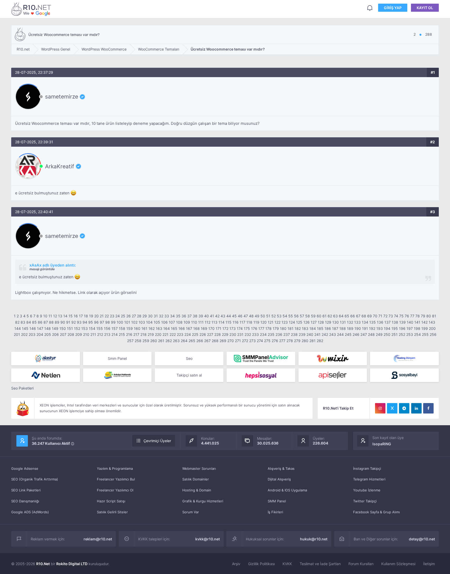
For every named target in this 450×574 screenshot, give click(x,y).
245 (348, 334)
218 (143, 334)
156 (107, 328)
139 (402, 322)
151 (70, 328)
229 (225, 334)
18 (86, 316)
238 (294, 334)
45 (234, 316)
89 (57, 322)
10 (45, 316)
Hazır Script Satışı (111, 501)
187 (335, 328)
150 (62, 328)
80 (428, 316)
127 (314, 322)
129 (328, 322)
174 (240, 328)
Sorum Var (190, 512)
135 (372, 322)
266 (199, 340)
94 (85, 322)
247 (363, 334)
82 (17, 322)
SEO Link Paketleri (26, 490)
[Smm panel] (261, 358)
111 (201, 322)
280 (305, 340)
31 (156, 316)
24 (117, 316)
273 (252, 340)
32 (161, 316)
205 (47, 334)
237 (286, 334)
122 (277, 322)
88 (51, 322)
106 (164, 322)
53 (279, 316)
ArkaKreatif (59, 166)
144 (17, 328)
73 (391, 316)
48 (251, 316)
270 (230, 340)
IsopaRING (381, 444)
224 (187, 334)
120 (263, 322)
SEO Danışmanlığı (25, 501)
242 (325, 334)
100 (120, 322)
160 (137, 328)
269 (223, 340)
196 (402, 328)
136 (380, 322)
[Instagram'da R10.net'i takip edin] (380, 408)
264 (184, 340)
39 (200, 316)
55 (290, 316)
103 (142, 322)
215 (122, 334)
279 (297, 340)
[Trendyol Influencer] (332, 358)
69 (369, 316)
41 (212, 316)
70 (375, 316)
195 (394, 328)
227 (210, 334)
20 (96, 316)
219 (151, 334)
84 (28, 322)
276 (275, 340)
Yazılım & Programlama (115, 468)
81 (434, 316)
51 (268, 316)
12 (55, 316)
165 (174, 328)
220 (158, 334)
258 (138, 340)
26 (128, 316)
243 (332, 334)
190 (357, 328)
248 (371, 334)
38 (195, 316)
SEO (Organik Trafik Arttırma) (34, 479)
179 (276, 328)
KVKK (287, 563)
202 (24, 334)
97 (102, 322)
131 (343, 322)
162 (151, 328)
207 (63, 334)
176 (254, 328)
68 (363, 316)
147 (40, 328)
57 (302, 316)
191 (365, 328)
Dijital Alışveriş (279, 479)
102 (134, 322)
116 (236, 322)
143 (432, 322)
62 (330, 316)
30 (150, 316)
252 (402, 334)
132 (350, 322)
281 (312, 340)
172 (225, 328)
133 (357, 322)
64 (341, 316)
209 (78, 334)
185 (320, 328)
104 (149, 322)
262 (168, 340)
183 (305, 328)
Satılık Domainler (195, 479)
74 (396, 316)
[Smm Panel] (261, 375)
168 (196, 328)
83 (23, 322)
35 (178, 316)
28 (139, 316)
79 (423, 316)
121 (270, 322)
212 (100, 334)
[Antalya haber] (117, 375)
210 (86, 334)
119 (256, 322)
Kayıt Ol (425, 7)
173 (232, 328)
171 (218, 328)
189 (350, 328)
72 (385, 316)
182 (298, 328)
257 (130, 340)
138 (395, 322)
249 (379, 334)
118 (249, 322)
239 (302, 334)
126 (306, 322)
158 (122, 328)
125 (299, 322)
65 (347, 316)
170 (211, 328)
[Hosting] (45, 358)
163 (159, 328)
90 (62, 322)
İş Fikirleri (275, 512)
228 (217, 334)
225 (195, 334)
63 (335, 316)
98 (107, 322)
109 (187, 322)
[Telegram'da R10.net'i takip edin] (404, 408)
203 (32, 334)
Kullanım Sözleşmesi (398, 563)
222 (173, 334)
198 (417, 328)
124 (292, 322)
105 (157, 322)
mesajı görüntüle (42, 269)
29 (144, 316)
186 (327, 328)
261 (161, 340)
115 (229, 322)
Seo (189, 358)
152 (77, 328)
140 (410, 322)
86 (40, 322)
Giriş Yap (393, 7)
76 (407, 316)
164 (166, 328)
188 (342, 328)
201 (17, 334)
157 (114, 328)
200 (432, 328)
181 (290, 328)
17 (81, 316)
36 (184, 316)
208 (70, 334)
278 (289, 340)
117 (242, 322)
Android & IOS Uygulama (287, 490)
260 (153, 340)
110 (194, 322)
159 (129, 328)
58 (307, 316)
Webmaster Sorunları (199, 468)
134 (365, 322)
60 (319, 316)
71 (380, 316)
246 (356, 334)
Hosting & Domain (196, 490)
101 (127, 322)
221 (165, 334)
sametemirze (61, 97)
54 (285, 316)
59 (313, 316)
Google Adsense (24, 468)
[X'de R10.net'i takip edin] (392, 408)
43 (223, 316)
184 (312, 328)
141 (417, 322)
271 (238, 340)
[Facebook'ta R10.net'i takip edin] (428, 408)
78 (417, 316)
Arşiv (236, 563)
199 (424, 328)
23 (112, 316)
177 (261, 328)
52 (273, 316)
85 (34, 322)
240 (310, 334)
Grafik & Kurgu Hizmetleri (202, 501)
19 (91, 316)
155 (99, 328)
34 (172, 316)
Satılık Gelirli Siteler (112, 512)
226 (202, 334)
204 (39, 334)
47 (245, 316)
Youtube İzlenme (366, 490)
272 (245, 340)
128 (321, 322)
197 (410, 328)
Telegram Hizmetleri (369, 479)
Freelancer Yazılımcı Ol (115, 490)
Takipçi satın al (189, 375)
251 (394, 334)
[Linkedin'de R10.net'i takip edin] (416, 408)
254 (417, 334)
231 (240, 334)
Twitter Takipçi (365, 501)
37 (189, 316)
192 (372, 328)
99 (113, 322)
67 (358, 316)
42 (217, 316)
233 (255, 334)
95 (90, 322)
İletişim (429, 563)
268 (215, 340)
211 (93, 334)
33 (166, 316)
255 (425, 334)
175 (247, 328)
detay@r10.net (422, 539)
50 (262, 316)
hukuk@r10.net (313, 539)
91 (68, 322)
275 (267, 340)
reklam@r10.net (98, 539)
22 (107, 316)
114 (221, 322)
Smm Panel (117, 358)
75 (401, 316)
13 (60, 316)
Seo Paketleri (22, 388)
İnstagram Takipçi (367, 468)
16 (76, 316)
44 (228, 316)
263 (176, 340)
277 (282, 340)
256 (433, 334)
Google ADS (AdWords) (30, 512)
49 (257, 316)
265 (192, 340)
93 (79, 322)
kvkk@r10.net (207, 539)
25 (123, 316)
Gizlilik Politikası (261, 563)
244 (340, 334)
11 (50, 316)
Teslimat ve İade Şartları (320, 563)
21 (102, 316)
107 (172, 322)
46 (240, 316)
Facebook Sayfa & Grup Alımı (376, 512)
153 (84, 328)
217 (136, 334)
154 (92, 328)
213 (107, 334)
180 (283, 328)
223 (180, 334)
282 (320, 340)
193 (379, 328)
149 (55, 328)
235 (271, 334)
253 (409, 334)
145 (25, 328)
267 (207, 340)
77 (412, 316)
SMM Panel (277, 501)
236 (279, 334)
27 (134, 316)
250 (387, 334)
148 (47, 328)
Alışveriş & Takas (281, 468)
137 (387, 322)
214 (114, 334)
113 (214, 322)
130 (335, 322)
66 (352, 316)
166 (181, 328)
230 (232, 334)
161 (144, 328)
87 (45, 322)
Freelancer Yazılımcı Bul (116, 479)
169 (204, 328)
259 (145, 340)
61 (324, 316)
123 (285, 322)
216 (129, 334)
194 (387, 328)
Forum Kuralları (360, 563)
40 (206, 316)
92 (73, 322)
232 (248, 334)
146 (32, 328)
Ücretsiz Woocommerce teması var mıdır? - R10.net (32, 9)
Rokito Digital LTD (72, 563)
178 (268, 328)
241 (317, 334)
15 (70, 316)
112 (207, 322)
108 (179, 322)
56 (296, 316)
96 (96, 322)
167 (189, 328)
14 (65, 316)
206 (55, 334)
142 (424, 322)
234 (263, 334)
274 (260, 340)
